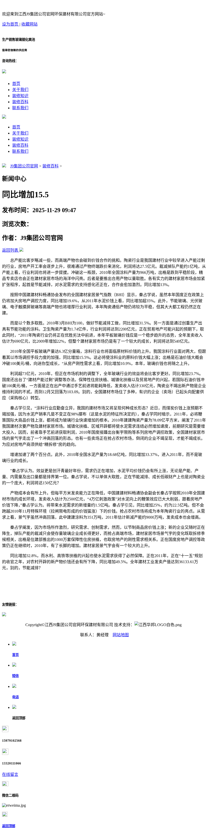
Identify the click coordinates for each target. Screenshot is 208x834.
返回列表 (10, 250)
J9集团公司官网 (24, 166)
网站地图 (121, 635)
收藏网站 (29, 24)
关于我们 (20, 89)
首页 (16, 83)
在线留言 (10, 774)
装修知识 (20, 96)
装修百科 (20, 102)
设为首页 (10, 24)
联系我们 (20, 108)
